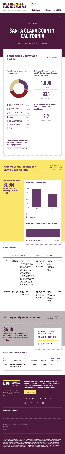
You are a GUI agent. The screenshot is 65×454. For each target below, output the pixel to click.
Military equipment (41, 43)
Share (60, 16)
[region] (32, 279)
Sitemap (5, 429)
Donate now (30, 392)
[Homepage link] (14, 5)
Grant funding (29, 43)
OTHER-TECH (24, 294)
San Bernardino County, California (17, 148)
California (32, 23)
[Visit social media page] (25, 402)
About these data (53, 57)
